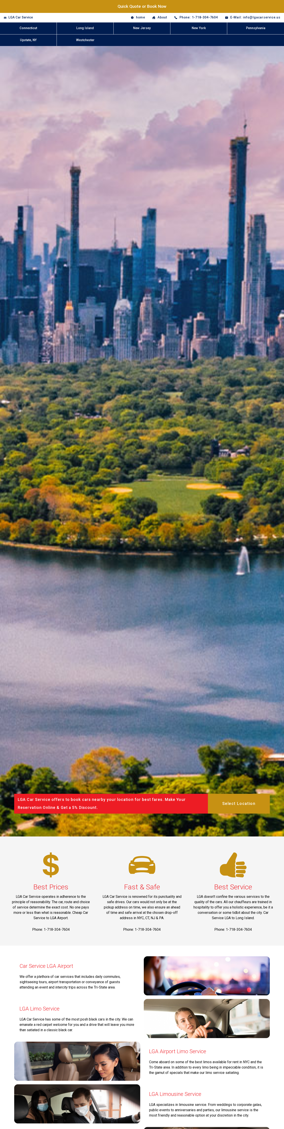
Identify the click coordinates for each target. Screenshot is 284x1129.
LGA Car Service (20, 17)
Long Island (85, 28)
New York (199, 28)
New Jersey (142, 28)
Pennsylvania (255, 28)
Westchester (85, 40)
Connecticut (28, 28)
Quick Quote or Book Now (142, 6)
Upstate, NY (28, 40)
